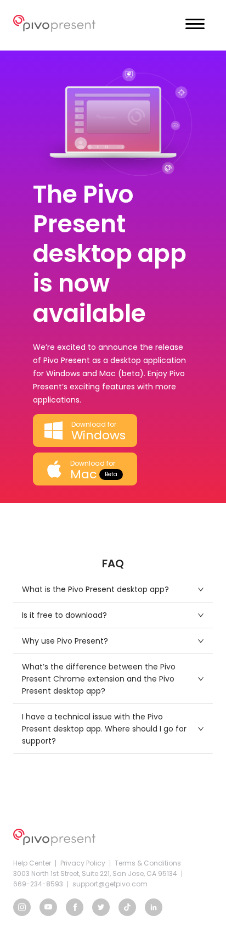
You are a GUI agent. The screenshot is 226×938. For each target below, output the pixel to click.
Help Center (32, 863)
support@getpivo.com (110, 884)
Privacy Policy (82, 863)
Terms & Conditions (148, 863)
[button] (113, 589)
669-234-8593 (38, 884)
